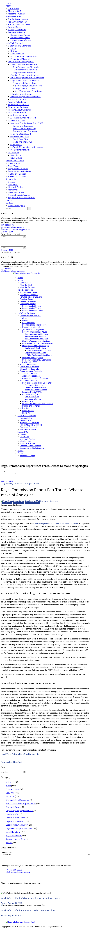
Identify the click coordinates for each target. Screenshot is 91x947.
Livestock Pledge (15, 187)
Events (9, 200)
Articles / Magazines (19, 115)
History (13, 51)
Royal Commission (18, 483)
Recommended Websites (21, 40)
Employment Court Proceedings (24, 80)
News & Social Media (15, 160)
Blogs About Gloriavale (18, 107)
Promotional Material (20, 59)
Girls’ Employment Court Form (28, 91)
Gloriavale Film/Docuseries (17, 800)
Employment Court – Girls (24, 88)
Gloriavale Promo (13, 807)
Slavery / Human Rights (16, 839)
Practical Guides (15, 27)
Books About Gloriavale (18, 104)
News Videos (16, 158)
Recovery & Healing (16, 32)
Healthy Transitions (17, 29)
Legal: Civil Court (13, 814)
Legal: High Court (13, 832)
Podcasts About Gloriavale (19, 110)
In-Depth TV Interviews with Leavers (26, 147)
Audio (8, 785)
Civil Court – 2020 (18, 99)
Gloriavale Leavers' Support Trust (21, 803)
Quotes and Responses (23, 126)
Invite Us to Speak (16, 192)
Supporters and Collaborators (21, 197)
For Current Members (17, 22)
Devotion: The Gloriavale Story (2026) (26, 123)
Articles (9, 782)
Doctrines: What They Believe (23, 56)
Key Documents (17, 53)
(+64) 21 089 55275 (14, 870)
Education (10, 796)
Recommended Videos (20, 37)
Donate (11, 182)
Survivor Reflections (17, 102)
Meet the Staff (14, 11)
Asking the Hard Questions (25, 131)
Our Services (13, 8)
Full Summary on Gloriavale (25, 69)
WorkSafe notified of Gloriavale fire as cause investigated (31, 898)
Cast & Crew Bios (20, 139)
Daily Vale (10, 474)
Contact (9, 203)
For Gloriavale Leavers (18, 19)
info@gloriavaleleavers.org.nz (18, 872)
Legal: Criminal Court (15, 821)
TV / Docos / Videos (16, 120)
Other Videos (16, 144)
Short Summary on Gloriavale (26, 67)
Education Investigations (21, 94)
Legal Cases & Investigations (21, 61)
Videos (9, 842)
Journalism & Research (18, 112)
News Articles (16, 155)
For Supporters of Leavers (20, 24)
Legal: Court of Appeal (15, 817)
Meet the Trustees (16, 13)
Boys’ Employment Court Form (28, 85)
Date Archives (7, 852)
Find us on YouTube (17, 176)
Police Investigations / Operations (25, 96)
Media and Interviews (22, 142)
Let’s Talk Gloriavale (15, 43)
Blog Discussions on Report (25, 72)
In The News (13, 152)
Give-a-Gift (13, 184)
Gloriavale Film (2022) (19, 136)
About (8, 6)
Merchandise (14, 189)
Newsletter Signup (16, 205)
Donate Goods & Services (19, 195)
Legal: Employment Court (17, 825)
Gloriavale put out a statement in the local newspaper (56, 523)
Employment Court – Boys (24, 83)
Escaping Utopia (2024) (20, 134)
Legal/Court (6, 502)
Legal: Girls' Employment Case (19, 828)
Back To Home (7, 481)
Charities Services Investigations (24, 75)
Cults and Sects (12, 789)
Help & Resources (13, 16)
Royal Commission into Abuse (23, 64)
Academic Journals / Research (23, 117)
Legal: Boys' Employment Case (19, 810)
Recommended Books (20, 35)
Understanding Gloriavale (19, 45)
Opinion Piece (18, 502)
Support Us (11, 179)
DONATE (17, 460)
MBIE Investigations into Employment (27, 77)
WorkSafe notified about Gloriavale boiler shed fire (28, 910)
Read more (6, 756)
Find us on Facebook (17, 174)
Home (8, 3)
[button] (7, 232)
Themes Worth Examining (24, 128)
